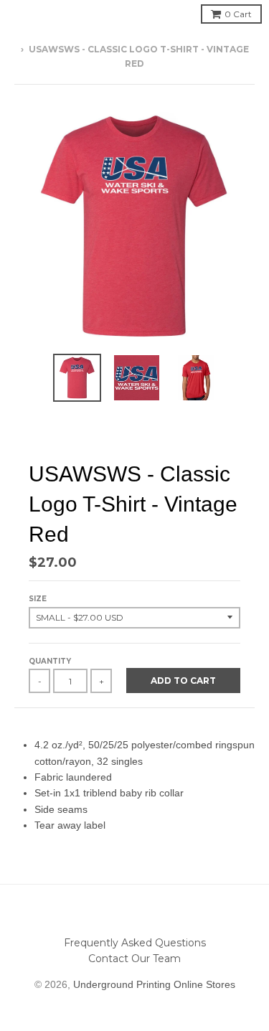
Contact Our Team (134, 958)
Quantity (50, 661)
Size (38, 598)
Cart (238, 14)
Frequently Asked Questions (135, 942)
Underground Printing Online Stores (154, 984)
